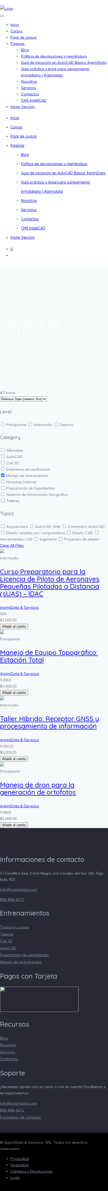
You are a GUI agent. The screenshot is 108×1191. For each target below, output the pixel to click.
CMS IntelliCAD (33, 100)
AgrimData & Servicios (19, 607)
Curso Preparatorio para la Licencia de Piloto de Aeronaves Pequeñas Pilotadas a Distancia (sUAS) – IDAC (49, 582)
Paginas (17, 43)
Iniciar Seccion (22, 106)
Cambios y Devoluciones (31, 1171)
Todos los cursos (14, 927)
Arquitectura (17, 526)
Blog (25, 50)
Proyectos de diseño (81, 539)
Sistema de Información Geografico (37, 494)
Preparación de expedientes (24, 955)
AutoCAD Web (48, 526)
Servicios (28, 87)
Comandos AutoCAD (86, 526)
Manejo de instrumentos (27, 475)
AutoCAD (14, 456)
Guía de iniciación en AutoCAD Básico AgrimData (63, 62)
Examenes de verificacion (28, 469)
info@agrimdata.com (18, 889)
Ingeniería (49, 539)
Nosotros (29, 81)
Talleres (13, 500)
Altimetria (14, 450)
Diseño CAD (83, 533)
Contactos (30, 94)
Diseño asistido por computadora (36, 533)
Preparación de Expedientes (30, 488)
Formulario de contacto (20, 1117)
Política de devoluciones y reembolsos (54, 56)
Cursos (16, 31)
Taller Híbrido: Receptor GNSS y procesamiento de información (49, 722)
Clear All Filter (12, 545)
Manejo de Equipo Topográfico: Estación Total (49, 656)
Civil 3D (12, 463)
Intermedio (43, 424)
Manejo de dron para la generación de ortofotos (38, 789)
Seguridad (19, 1165)
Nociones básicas (21, 482)
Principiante (17, 424)
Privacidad (19, 1158)
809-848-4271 (12, 899)
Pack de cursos (23, 37)
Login (15, 1177)
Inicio (14, 24)
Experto (66, 424)
